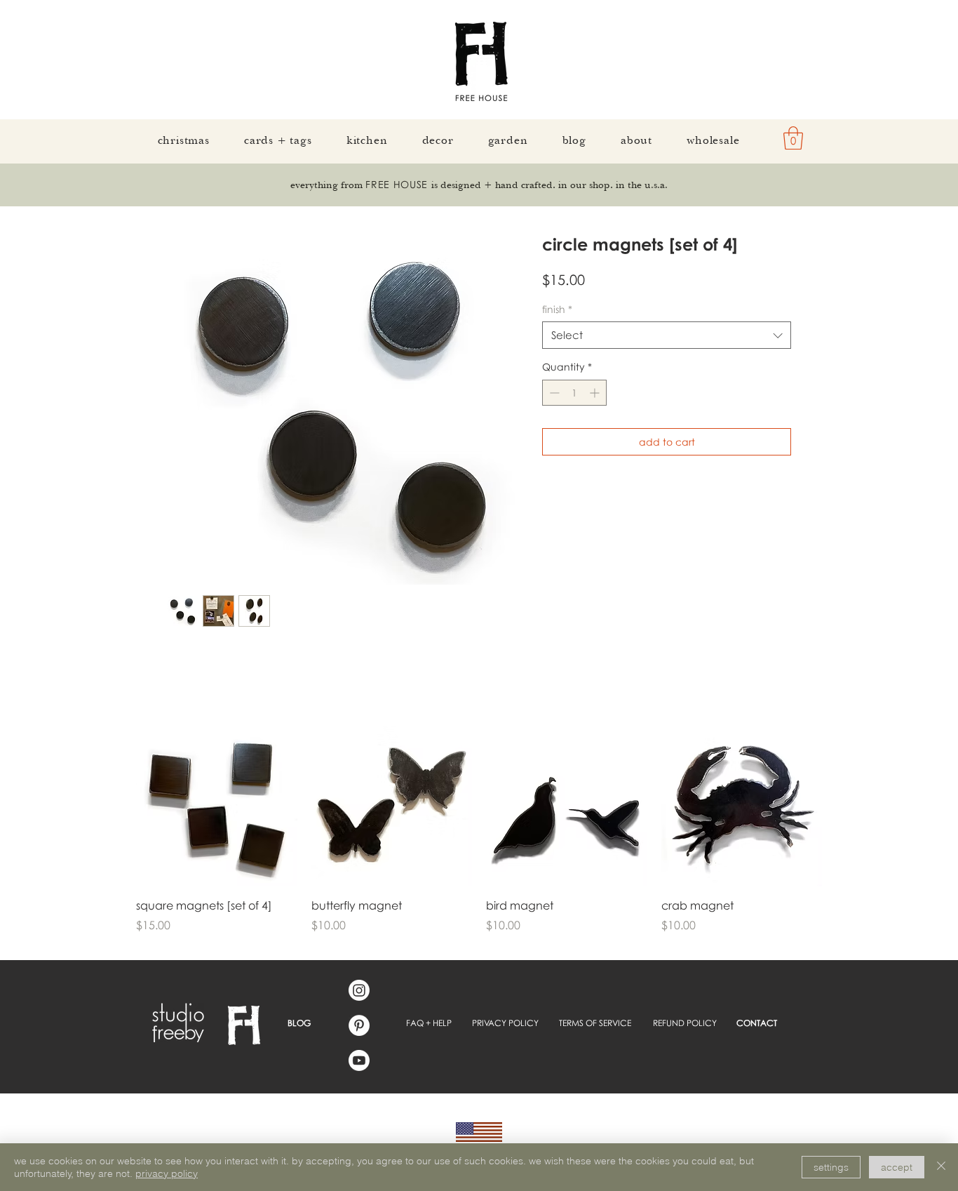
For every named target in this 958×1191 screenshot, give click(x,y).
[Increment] (596, 392)
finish (557, 309)
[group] (479, 837)
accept (896, 1167)
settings (831, 1167)
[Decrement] (553, 392)
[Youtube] (359, 1060)
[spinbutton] (574, 392)
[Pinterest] (359, 1025)
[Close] (941, 1167)
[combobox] (666, 335)
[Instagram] (359, 990)
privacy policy (166, 1173)
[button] (793, 137)
